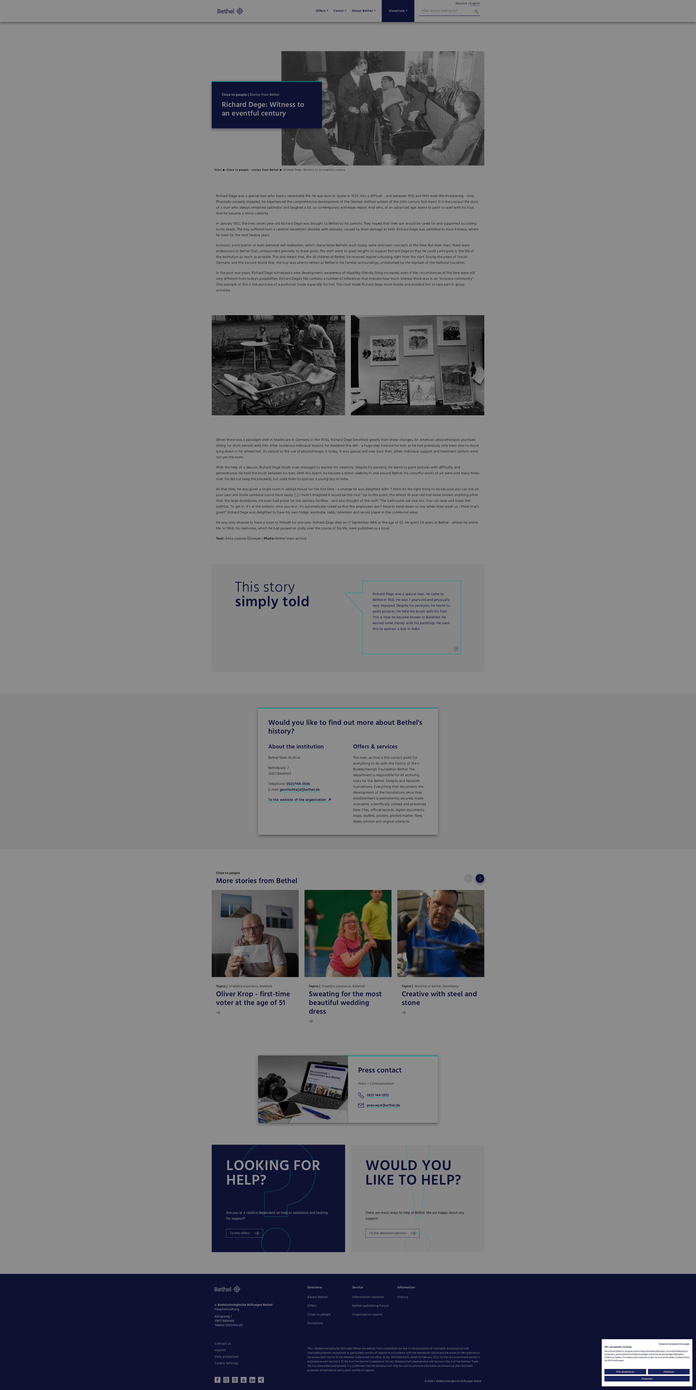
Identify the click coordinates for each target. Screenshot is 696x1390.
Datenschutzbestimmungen (674, 1343)
